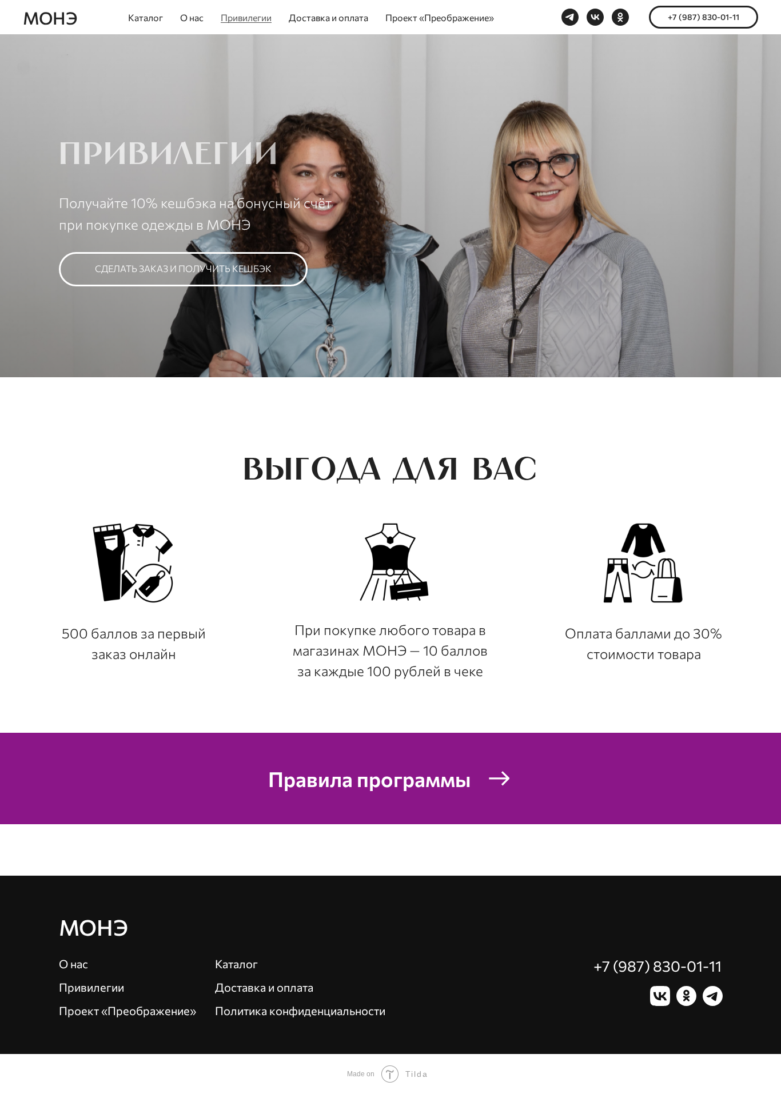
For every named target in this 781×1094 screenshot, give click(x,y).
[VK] (595, 17)
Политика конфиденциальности (300, 1010)
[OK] (620, 17)
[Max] (570, 17)
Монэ (93, 926)
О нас (192, 17)
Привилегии (246, 17)
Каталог (145, 17)
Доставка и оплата (328, 17)
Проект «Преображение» (439, 17)
